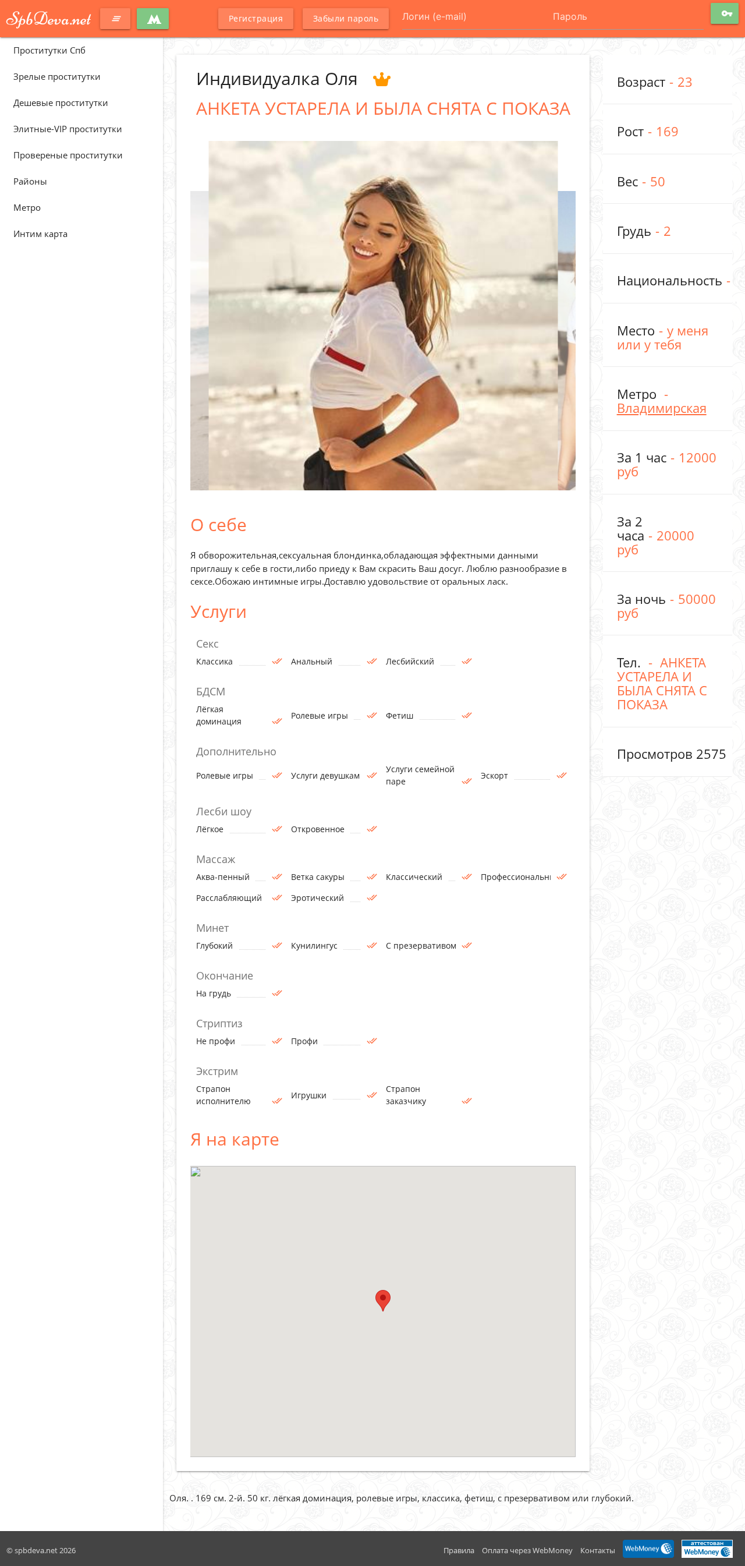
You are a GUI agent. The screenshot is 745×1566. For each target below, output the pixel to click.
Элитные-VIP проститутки (67, 129)
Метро (27, 207)
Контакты (597, 1550)
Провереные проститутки (68, 155)
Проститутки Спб (49, 50)
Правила (459, 1550)
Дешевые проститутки (60, 102)
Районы (30, 181)
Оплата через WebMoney (527, 1550)
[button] (383, 1301)
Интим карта (40, 233)
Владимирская (662, 408)
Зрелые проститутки (57, 76)
